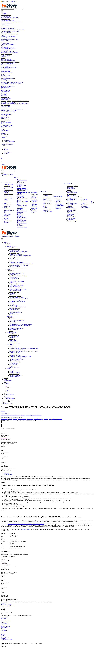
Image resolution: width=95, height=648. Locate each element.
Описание (6, 473)
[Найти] (2, 12)
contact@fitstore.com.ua (7, 144)
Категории (3, 618)
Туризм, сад (12, 318)
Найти (2, 646)
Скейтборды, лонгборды (43, 419)
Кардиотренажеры (14, 335)
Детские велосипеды (22, 419)
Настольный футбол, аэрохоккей (9, 419)
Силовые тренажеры (15, 249)
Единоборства (13, 347)
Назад (9, 243)
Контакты (3, 638)
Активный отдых (14, 305)
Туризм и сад (4, 624)
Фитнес (11, 271)
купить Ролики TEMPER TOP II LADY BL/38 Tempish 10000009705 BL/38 (25, 524)
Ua (7, 391)
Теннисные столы (57, 419)
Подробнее (13, 1)
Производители (5, 637)
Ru (7, 390)
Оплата (2, 635)
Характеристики (8, 474)
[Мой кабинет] (1, 237)
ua (1, 158)
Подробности (4, 438)
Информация (4, 630)
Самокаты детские (32, 419)
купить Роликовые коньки (23, 529)
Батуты (51, 419)
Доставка (3, 634)
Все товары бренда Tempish (7, 605)
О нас (2, 633)
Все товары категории (6, 604)
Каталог (9, 245)
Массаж (11, 371)
